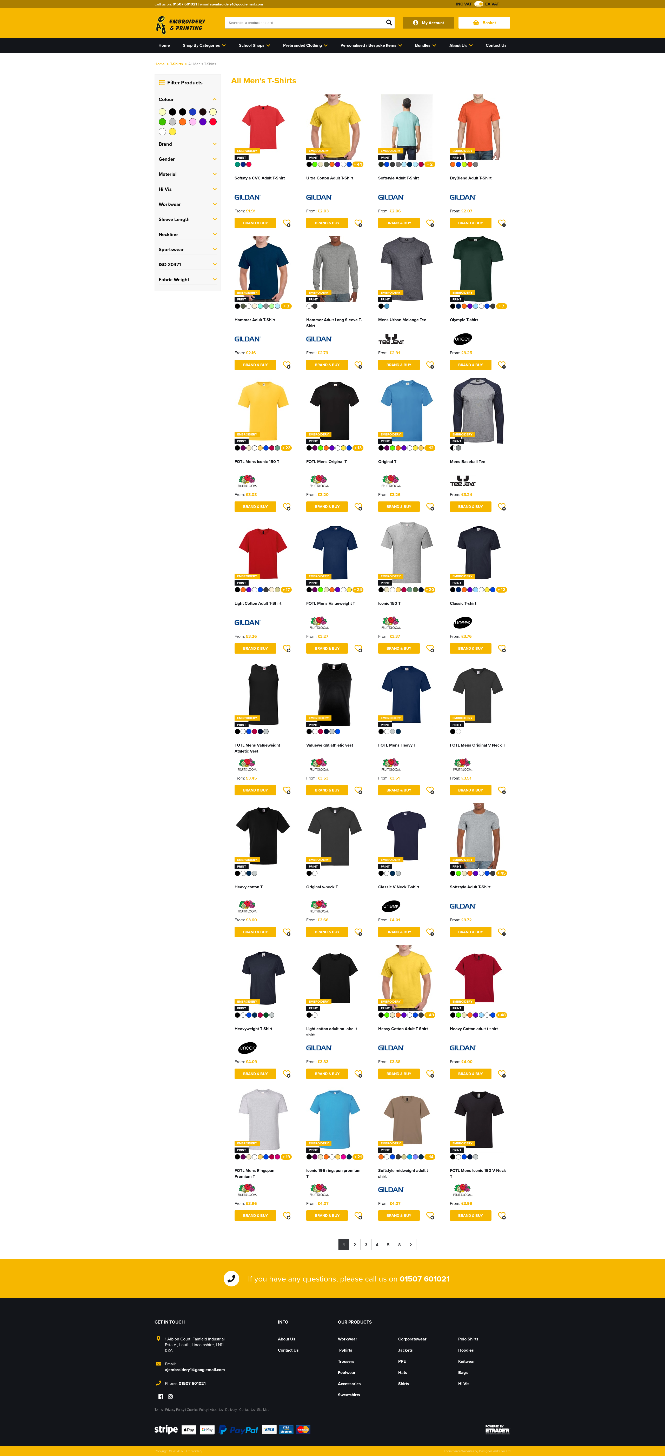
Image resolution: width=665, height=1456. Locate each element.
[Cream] (213, 112)
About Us (286, 1339)
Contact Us (288, 1350)
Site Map (263, 1409)
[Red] (213, 121)
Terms (159, 1409)
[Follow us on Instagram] (170, 1397)
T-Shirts (176, 63)
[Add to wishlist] (286, 223)
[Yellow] (172, 131)
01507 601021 (185, 4)
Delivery (231, 1409)
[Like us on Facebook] (160, 1397)
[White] (162, 131)
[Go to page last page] (410, 1244)
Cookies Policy (197, 1409)
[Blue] (192, 112)
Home (160, 63)
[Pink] (192, 121)
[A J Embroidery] (180, 25)
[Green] (162, 121)
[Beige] (162, 112)
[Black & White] (182, 112)
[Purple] (203, 121)
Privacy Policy (174, 1409)
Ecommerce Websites (459, 1451)
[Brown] (203, 112)
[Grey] (172, 121)
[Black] (172, 112)
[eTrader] (498, 1430)
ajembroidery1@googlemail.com (236, 4)
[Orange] (182, 121)
